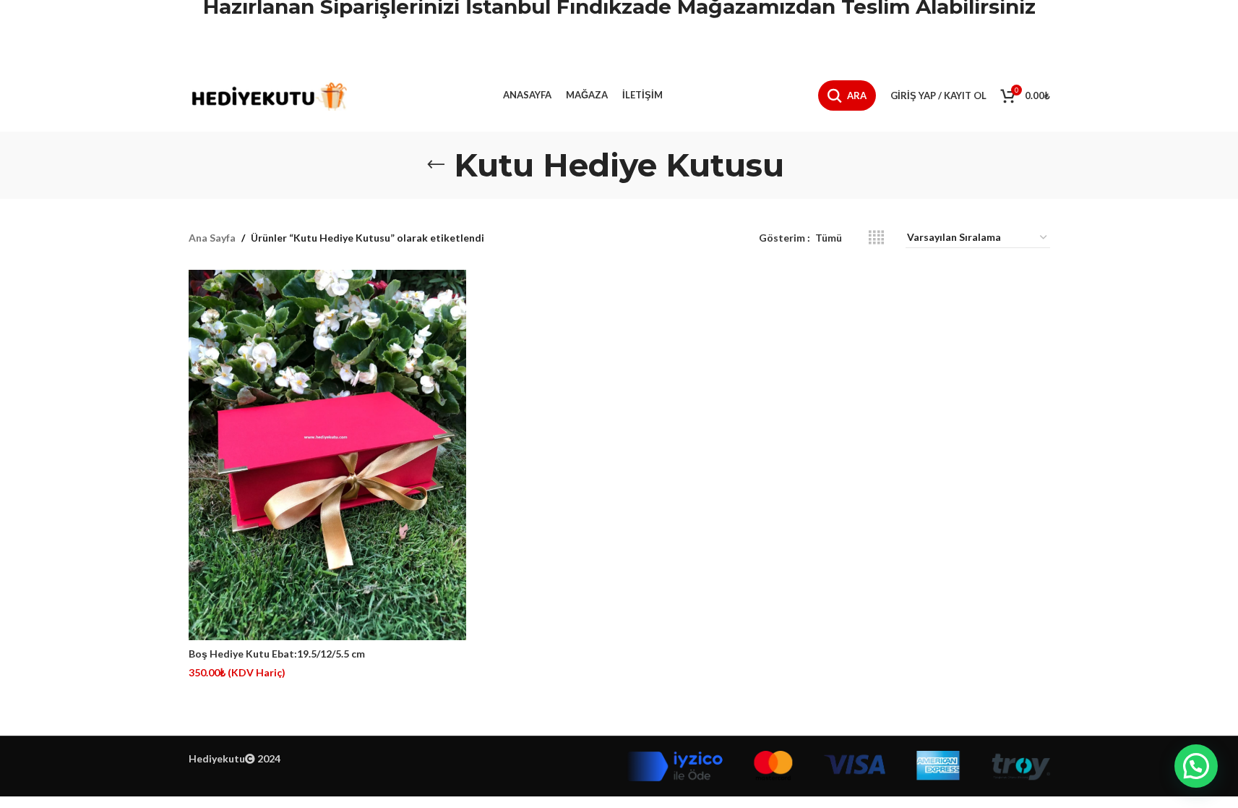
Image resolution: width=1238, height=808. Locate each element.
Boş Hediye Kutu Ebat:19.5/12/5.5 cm (277, 653)
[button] (1196, 766)
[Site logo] (268, 94)
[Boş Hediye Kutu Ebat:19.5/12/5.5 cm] (327, 455)
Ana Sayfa (212, 237)
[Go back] (436, 164)
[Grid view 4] (876, 238)
